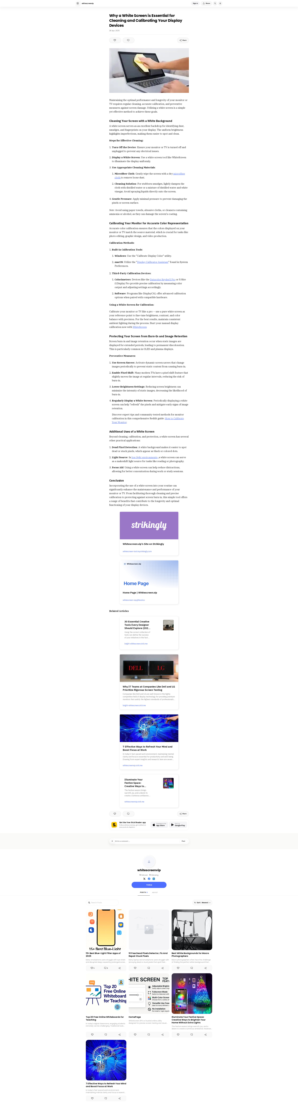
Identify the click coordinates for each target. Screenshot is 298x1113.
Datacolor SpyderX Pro (162, 279)
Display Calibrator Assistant (152, 262)
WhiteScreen (140, 327)
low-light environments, (145, 457)
